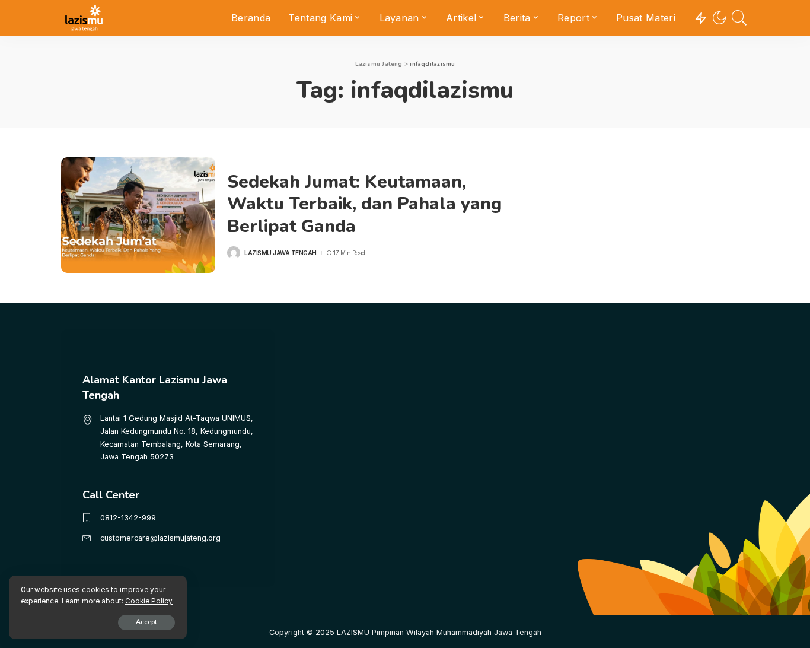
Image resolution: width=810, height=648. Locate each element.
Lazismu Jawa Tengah (280, 253)
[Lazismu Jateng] (84, 18)
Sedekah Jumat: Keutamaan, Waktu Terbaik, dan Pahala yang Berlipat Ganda (364, 204)
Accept (146, 622)
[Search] (739, 18)
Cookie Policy (149, 601)
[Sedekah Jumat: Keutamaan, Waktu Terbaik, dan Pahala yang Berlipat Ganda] (138, 215)
